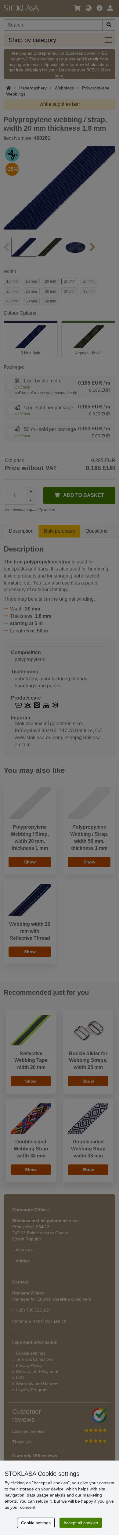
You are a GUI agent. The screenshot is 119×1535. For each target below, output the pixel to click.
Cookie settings (36, 1522)
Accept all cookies (80, 1522)
